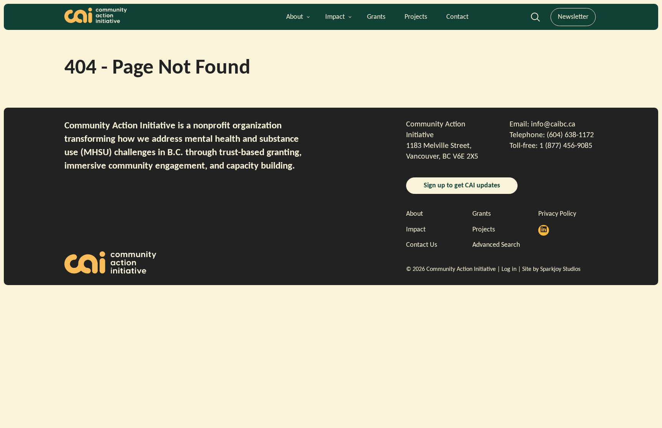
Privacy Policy (557, 214)
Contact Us (421, 245)
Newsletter (573, 17)
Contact (457, 17)
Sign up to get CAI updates (462, 185)
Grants (376, 17)
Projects (416, 17)
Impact (335, 17)
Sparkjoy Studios (560, 269)
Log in (508, 269)
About (294, 17)
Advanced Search (535, 19)
